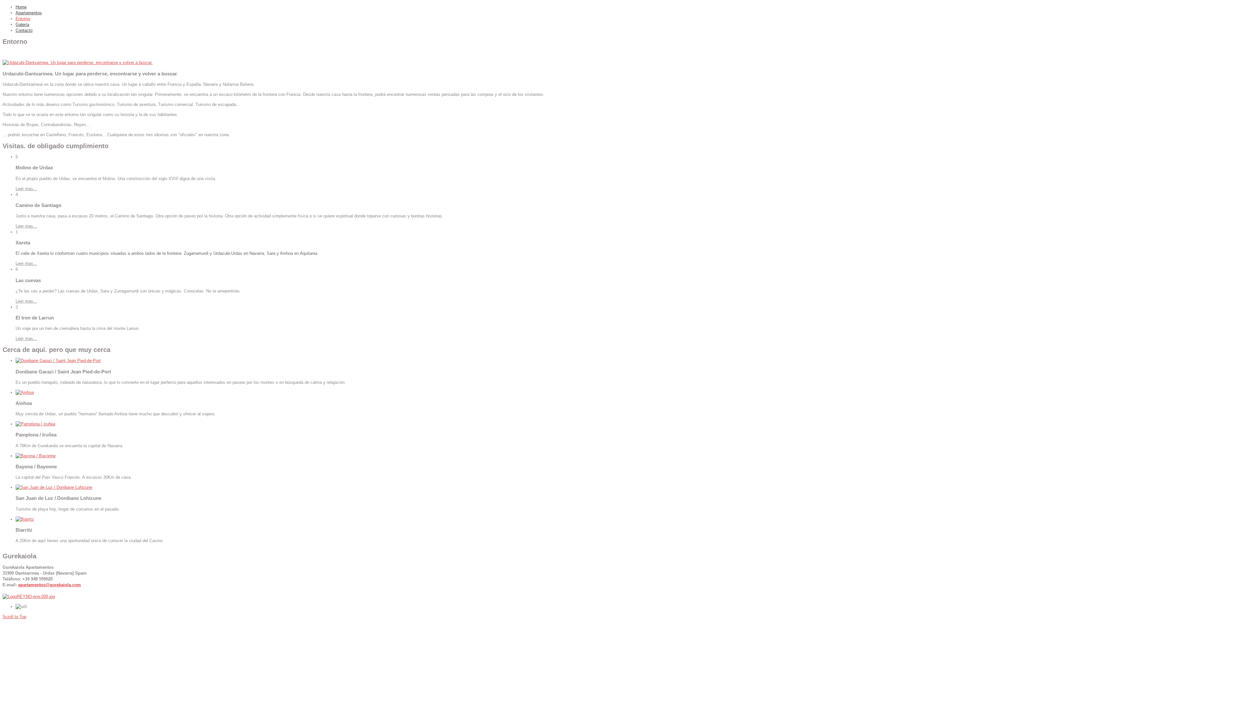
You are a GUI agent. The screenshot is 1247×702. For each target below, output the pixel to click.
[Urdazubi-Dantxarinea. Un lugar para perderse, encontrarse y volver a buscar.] (78, 62)
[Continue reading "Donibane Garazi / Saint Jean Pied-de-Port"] (58, 360)
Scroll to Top (14, 616)
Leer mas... (26, 188)
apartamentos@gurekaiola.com (49, 584)
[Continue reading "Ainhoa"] (25, 392)
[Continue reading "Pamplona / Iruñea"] (35, 424)
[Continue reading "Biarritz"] (25, 519)
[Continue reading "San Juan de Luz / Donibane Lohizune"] (54, 487)
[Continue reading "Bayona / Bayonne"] (36, 455)
